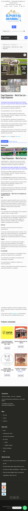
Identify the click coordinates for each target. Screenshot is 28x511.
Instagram (14, 313)
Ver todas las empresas (8, 436)
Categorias (6, 37)
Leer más (7, 348)
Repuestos (18, 136)
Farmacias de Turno (7, 433)
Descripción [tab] (4, 141)
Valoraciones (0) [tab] (13, 141)
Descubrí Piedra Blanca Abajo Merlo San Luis (13, 466)
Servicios (16, 6)
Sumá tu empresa (7, 448)
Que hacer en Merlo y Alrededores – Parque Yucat (14, 469)
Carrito (10, 6)
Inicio (4, 430)
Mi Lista (6, 6)
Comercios (8, 136)
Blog (4, 451)
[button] (26, 37)
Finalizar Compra (8, 445)
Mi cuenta (5, 439)
